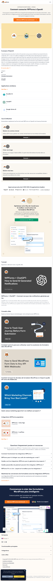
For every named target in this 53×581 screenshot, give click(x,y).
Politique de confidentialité (8, 563)
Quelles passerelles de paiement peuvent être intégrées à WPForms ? (22, 465)
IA (2, 72)
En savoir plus (5, 68)
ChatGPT (9, 101)
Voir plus (3, 89)
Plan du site (5, 564)
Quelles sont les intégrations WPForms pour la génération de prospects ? (23, 461)
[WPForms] (5, 2)
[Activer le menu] (50, 2)
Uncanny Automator (6, 76)
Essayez (25, 137)
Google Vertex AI (11, 109)
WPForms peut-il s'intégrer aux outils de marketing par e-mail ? (20, 457)
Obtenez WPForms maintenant (25, 19)
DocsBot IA (9, 94)
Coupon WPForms (6, 566)
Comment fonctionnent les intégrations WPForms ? (16, 453)
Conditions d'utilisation (7, 561)
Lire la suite (4, 480)
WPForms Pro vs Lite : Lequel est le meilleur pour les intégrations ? (21, 468)
